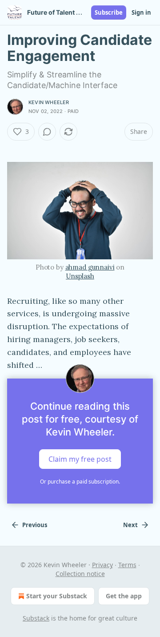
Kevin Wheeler (48, 102)
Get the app (124, 596)
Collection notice (80, 573)
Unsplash (80, 276)
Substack (36, 618)
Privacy (102, 564)
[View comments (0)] (47, 132)
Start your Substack (56, 596)
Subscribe (109, 12)
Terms (127, 564)
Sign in (141, 12)
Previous (34, 525)
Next (130, 525)
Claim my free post (80, 459)
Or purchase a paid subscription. (80, 481)
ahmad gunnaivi (90, 267)
